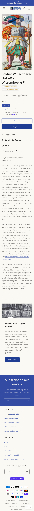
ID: (2, 99)
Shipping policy (23, 506)
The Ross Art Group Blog (12, 455)
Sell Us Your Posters (10, 427)
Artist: (4, 93)
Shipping (4, 109)
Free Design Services (11, 431)
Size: (19, 93)
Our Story (7, 442)
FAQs (5, 446)
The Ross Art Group (16, 500)
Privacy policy (25, 503)
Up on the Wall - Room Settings (14, 459)
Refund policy (15, 503)
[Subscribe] (28, 400)
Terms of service (12, 506)
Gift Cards (7, 451)
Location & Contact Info (12, 422)
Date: (13, 93)
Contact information (18, 509)
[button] (4, 8)
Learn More (12, 360)
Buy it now (17, 127)
